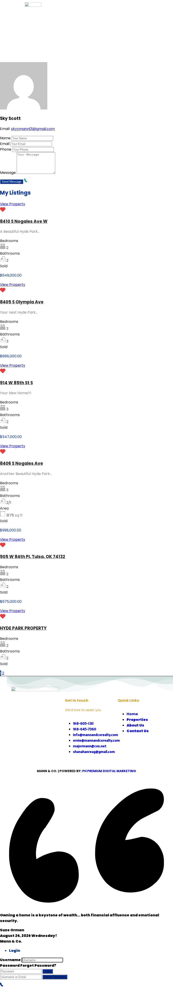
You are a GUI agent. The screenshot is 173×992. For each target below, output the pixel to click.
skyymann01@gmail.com (33, 128)
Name (5, 138)
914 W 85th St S (16, 383)
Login (47, 971)
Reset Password (55, 977)
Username (10, 959)
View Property (12, 204)
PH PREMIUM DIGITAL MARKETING (109, 771)
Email (4, 143)
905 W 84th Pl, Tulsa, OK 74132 (32, 557)
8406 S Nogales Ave (21, 463)
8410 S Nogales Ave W (24, 221)
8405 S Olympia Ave (21, 302)
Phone (5, 149)
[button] (130, 13)
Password (10, 965)
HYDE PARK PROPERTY (23, 628)
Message (8, 172)
